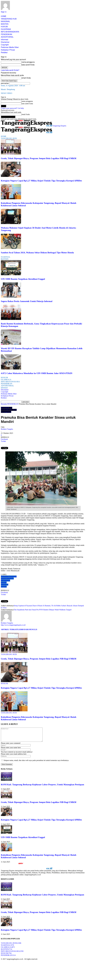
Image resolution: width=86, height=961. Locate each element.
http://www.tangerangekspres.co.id (13, 625)
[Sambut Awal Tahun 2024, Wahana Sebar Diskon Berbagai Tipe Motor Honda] (11, 248)
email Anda (26, 78)
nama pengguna (28, 62)
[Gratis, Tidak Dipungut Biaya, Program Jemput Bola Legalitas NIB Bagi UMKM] (11, 154)
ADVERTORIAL (7, 37)
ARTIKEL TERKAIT (9, 629)
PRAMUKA (5, 580)
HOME (3, 16)
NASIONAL (5, 21)
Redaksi (4, 52)
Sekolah (4, 583)
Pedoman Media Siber (10, 47)
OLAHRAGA (6, 29)
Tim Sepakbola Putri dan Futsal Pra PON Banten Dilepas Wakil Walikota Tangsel (42, 610)
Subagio (4, 587)
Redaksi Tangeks (7, 429)
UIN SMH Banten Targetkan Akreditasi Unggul (23, 279)
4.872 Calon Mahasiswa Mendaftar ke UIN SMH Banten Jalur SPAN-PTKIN (36, 373)
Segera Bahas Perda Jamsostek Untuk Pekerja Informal (26, 301)
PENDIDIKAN (6, 34)
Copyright (5, 44)
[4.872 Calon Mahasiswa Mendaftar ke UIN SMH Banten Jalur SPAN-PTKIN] (11, 369)
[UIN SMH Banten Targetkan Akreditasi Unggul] (11, 275)
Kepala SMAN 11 (7, 578)
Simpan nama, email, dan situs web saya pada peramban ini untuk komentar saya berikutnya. (36, 760)
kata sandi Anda (28, 64)
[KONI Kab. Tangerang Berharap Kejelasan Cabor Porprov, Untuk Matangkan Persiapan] (6, 780)
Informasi (4, 39)
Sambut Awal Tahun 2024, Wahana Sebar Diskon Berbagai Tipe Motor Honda (37, 252)
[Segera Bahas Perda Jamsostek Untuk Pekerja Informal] (11, 297)
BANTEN (4, 24)
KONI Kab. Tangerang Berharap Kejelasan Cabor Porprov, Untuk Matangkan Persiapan (42, 784)
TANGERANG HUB (9, 18)
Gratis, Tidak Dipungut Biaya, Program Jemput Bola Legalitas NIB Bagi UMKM (38, 158)
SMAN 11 (4, 585)
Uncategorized (6, 412)
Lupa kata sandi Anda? (10, 70)
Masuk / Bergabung (8, 89)
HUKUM (4, 26)
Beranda (4, 404)
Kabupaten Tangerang (9, 576)
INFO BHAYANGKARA (10, 31)
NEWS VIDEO (6, 93)
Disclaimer (5, 42)
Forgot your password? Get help (12, 108)
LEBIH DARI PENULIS (27, 629)
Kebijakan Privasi (8, 49)
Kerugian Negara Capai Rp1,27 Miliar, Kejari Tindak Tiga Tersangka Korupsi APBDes (41, 180)
